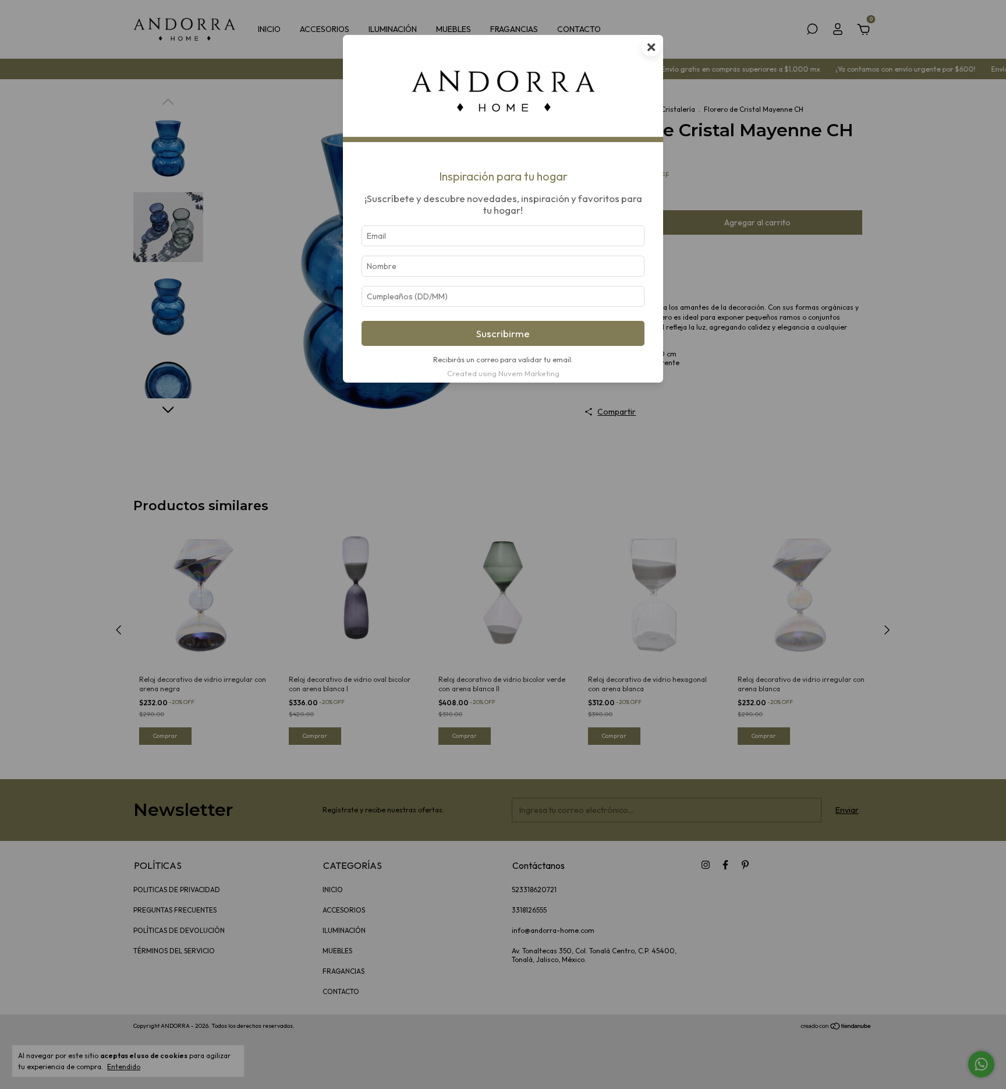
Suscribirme (503, 333)
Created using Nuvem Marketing (503, 373)
